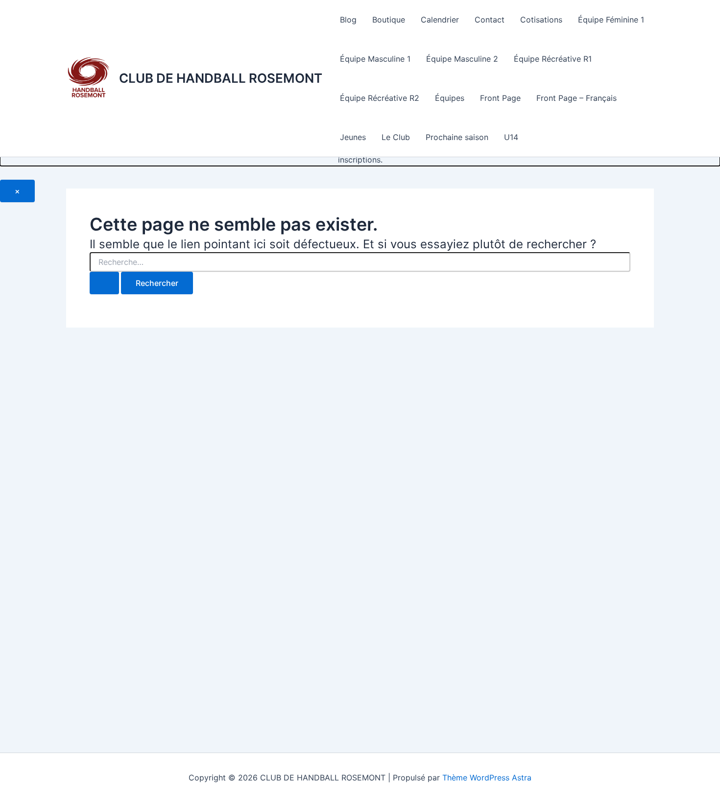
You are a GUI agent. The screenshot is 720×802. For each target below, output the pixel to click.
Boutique (388, 19)
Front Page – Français (576, 98)
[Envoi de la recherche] (104, 283)
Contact (489, 19)
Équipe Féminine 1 (611, 19)
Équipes (449, 98)
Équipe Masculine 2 (462, 59)
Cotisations (541, 19)
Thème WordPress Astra (486, 777)
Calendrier (440, 19)
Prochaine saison (457, 137)
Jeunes (353, 137)
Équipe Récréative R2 (379, 98)
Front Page (500, 98)
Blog (348, 19)
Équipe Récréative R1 (553, 59)
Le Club (396, 137)
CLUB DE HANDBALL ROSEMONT (220, 78)
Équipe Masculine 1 (375, 59)
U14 (511, 137)
